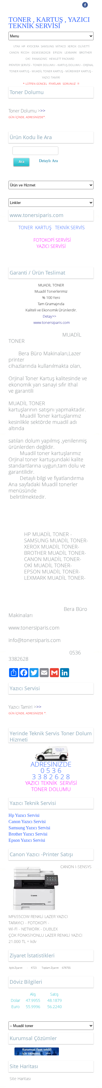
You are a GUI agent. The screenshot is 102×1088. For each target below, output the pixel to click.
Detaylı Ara (48, 160)
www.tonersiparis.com (34, 627)
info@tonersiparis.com (34, 640)
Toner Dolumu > (24, 111)
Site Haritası (20, 1078)
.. (51, 322)
